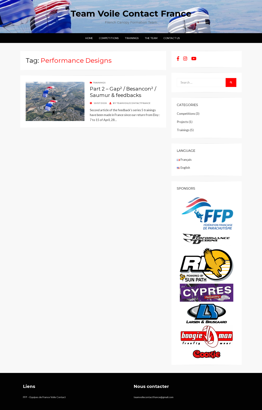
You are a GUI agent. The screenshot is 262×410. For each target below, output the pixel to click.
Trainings (132, 38)
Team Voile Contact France (131, 13)
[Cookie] (206, 354)
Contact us (171, 38)
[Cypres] (206, 292)
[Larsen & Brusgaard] (206, 313)
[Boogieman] (206, 336)
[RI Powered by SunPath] (206, 264)
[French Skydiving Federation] (206, 212)
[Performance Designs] (206, 238)
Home (89, 38)
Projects (182, 122)
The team (151, 38)
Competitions (109, 38)
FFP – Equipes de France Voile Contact (44, 397)
